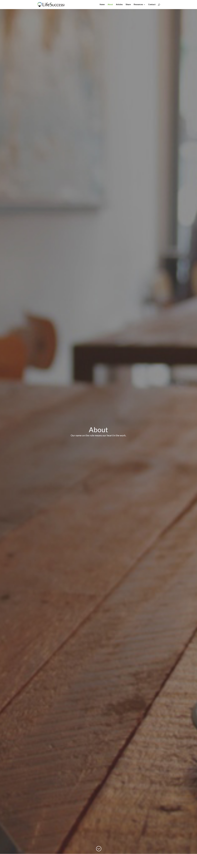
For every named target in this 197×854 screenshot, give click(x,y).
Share (128, 4)
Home (102, 4)
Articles (119, 4)
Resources (138, 4)
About (110, 4)
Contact (152, 4)
